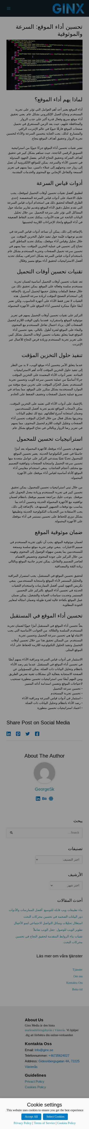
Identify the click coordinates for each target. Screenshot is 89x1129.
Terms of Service (44, 1123)
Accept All (31, 1116)
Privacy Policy (23, 1123)
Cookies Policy (66, 1123)
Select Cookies (55, 1116)
